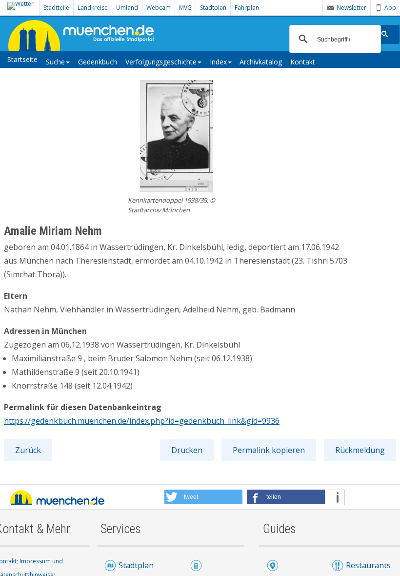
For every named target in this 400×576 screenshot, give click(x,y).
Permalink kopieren (269, 450)
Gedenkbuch (97, 61)
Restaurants (368, 565)
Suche (55, 61)
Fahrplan (247, 7)
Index (218, 61)
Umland (127, 7)
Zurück (28, 450)
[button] (203, 497)
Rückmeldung (360, 450)
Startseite (22, 59)
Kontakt (302, 61)
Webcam (158, 7)
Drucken (186, 450)
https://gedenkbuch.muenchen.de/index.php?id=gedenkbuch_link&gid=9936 (142, 420)
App (390, 7)
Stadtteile (56, 7)
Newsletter (351, 7)
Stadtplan (213, 7)
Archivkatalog (261, 61)
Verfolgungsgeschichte (161, 61)
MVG (185, 7)
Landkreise (93, 7)
